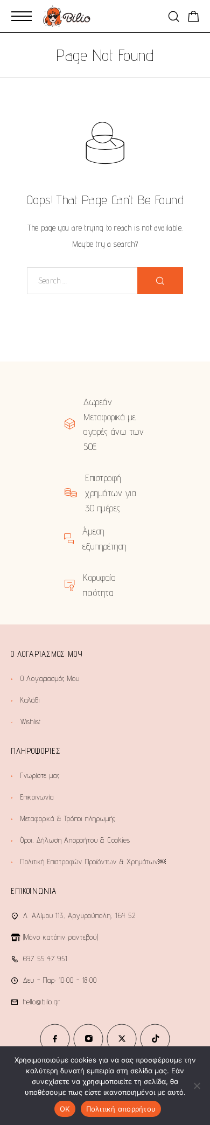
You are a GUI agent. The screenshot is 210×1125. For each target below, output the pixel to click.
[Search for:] (82, 280)
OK (65, 1109)
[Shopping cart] (193, 18)
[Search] (173, 16)
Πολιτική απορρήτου (121, 1109)
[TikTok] (155, 1038)
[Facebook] (55, 1038)
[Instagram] (88, 1038)
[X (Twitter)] (121, 1038)
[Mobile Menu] (21, 16)
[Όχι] (196, 1085)
